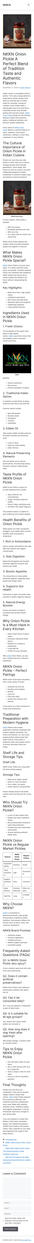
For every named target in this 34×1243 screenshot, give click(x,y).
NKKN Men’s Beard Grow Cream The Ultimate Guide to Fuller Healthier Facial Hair (16, 1151)
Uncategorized (11, 1139)
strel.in (7, 4)
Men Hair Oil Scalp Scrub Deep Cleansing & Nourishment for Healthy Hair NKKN (17, 1160)
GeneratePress (26, 1240)
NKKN (5, 265)
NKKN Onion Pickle (18, 1142)
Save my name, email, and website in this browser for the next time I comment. (16, 1220)
